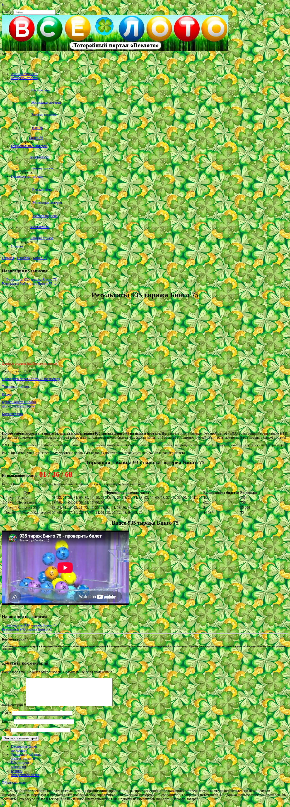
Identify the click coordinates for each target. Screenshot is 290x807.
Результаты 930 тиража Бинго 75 (29, 279)
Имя (6, 713)
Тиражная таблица (16, 387)
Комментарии (12, 414)
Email (7, 721)
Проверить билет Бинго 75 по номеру (31, 379)
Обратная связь (13, 783)
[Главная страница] (17, 70)
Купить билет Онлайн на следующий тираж (19, 404)
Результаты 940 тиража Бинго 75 (29, 284)
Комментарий (14, 705)
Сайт (6, 730)
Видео (7, 394)
